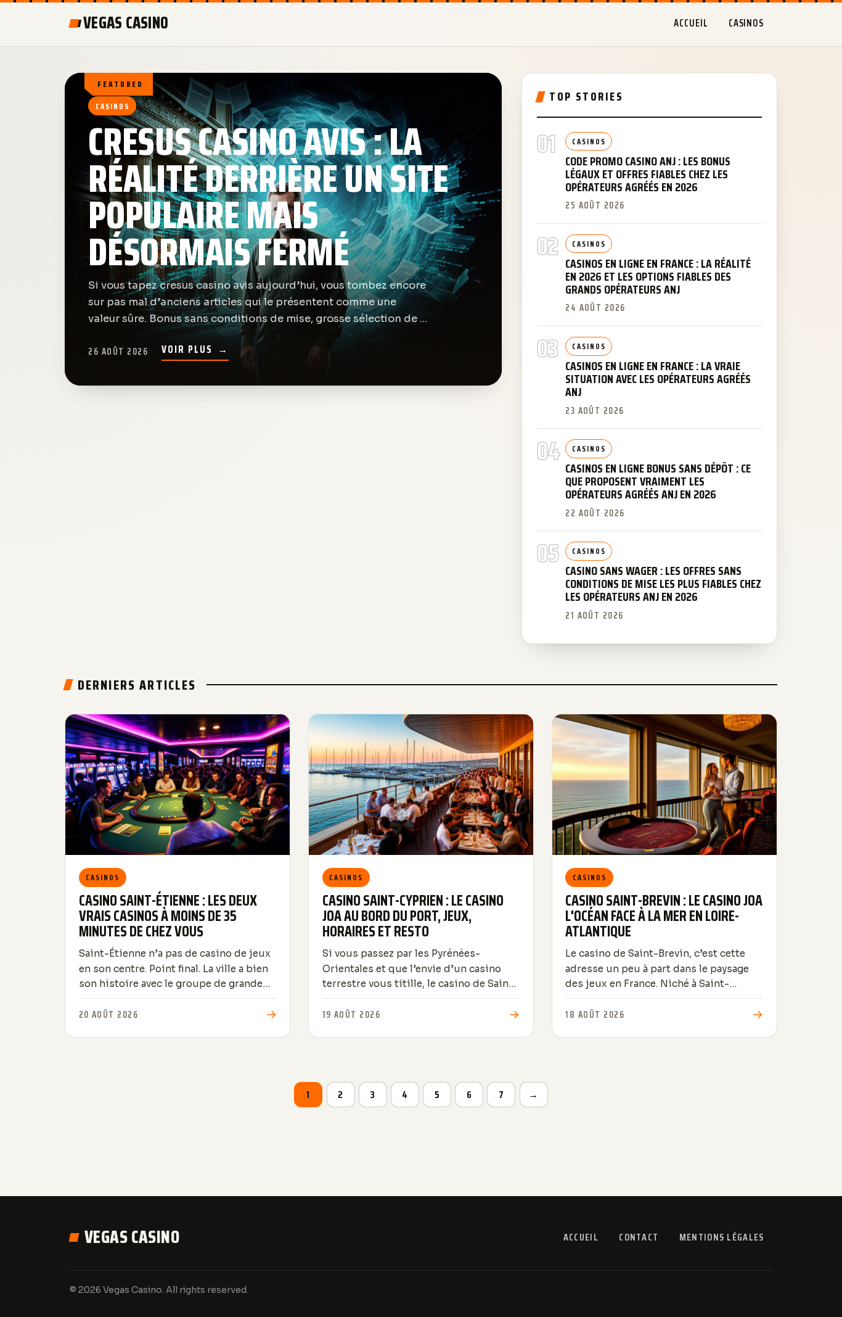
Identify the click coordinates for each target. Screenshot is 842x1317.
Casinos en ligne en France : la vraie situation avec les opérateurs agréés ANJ (658, 379)
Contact (638, 1237)
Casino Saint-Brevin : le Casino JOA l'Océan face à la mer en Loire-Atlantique (663, 916)
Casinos (746, 23)
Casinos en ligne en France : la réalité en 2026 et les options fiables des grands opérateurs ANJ (658, 276)
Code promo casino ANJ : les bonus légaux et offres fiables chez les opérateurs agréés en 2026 (647, 174)
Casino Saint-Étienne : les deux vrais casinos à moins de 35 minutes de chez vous (168, 916)
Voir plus (195, 349)
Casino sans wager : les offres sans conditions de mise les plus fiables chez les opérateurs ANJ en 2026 (663, 583)
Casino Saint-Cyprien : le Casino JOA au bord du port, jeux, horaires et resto (413, 916)
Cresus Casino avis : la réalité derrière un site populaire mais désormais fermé (268, 197)
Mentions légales (721, 1237)
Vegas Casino (132, 1237)
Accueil (691, 23)
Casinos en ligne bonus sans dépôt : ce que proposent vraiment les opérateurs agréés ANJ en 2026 (658, 481)
